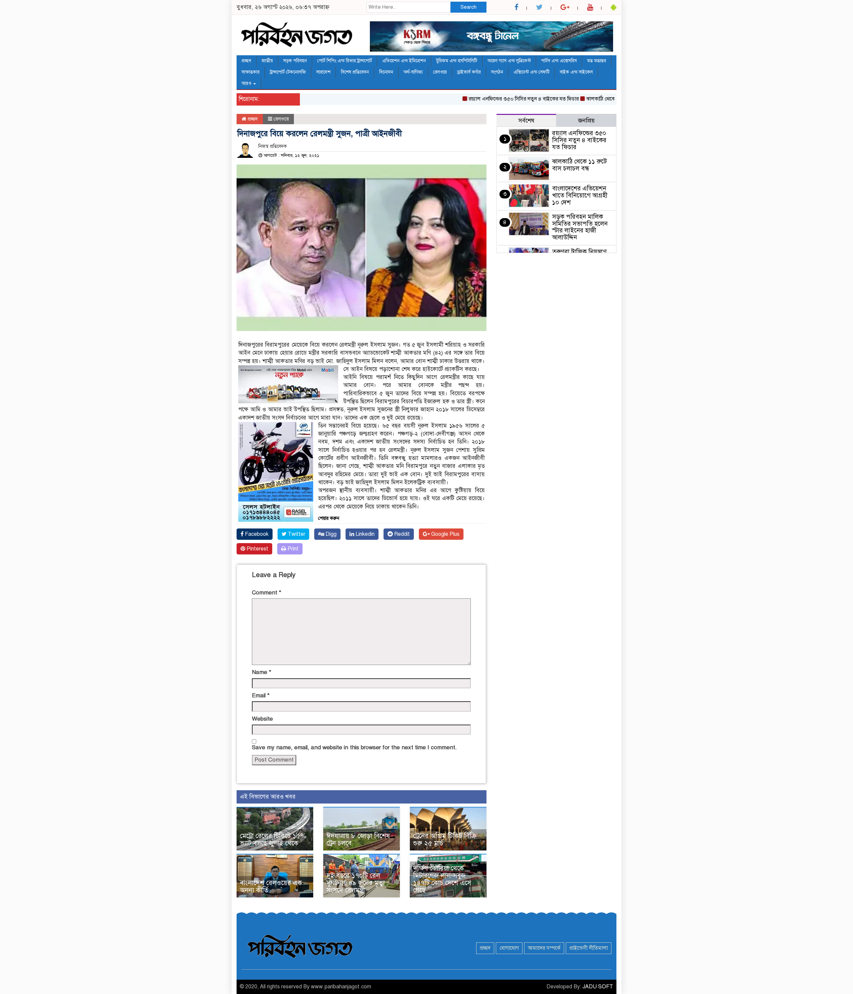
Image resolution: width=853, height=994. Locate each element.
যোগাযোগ (509, 948)
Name (261, 672)
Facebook (256, 534)
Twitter (296, 534)
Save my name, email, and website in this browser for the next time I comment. (354, 747)
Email (261, 695)
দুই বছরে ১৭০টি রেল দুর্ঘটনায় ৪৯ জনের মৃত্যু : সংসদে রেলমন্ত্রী (358, 882)
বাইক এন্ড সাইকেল (576, 72)
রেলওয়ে (440, 72)
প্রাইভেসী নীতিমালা (588, 948)
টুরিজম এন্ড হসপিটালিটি (456, 61)
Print (292, 548)
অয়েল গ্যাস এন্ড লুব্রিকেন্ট (509, 61)
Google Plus (444, 534)
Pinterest (256, 548)
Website (262, 718)
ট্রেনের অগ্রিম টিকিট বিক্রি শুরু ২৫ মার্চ (445, 839)
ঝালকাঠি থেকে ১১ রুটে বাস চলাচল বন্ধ (603, 99)
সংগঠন (497, 72)
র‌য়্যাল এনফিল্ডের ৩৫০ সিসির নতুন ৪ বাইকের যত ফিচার (502, 99)
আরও (247, 83)
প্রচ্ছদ (246, 61)
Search (468, 7)
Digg (330, 534)
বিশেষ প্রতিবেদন (355, 72)
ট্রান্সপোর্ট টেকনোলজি (288, 72)
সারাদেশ (323, 72)
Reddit (401, 534)
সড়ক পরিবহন (295, 61)
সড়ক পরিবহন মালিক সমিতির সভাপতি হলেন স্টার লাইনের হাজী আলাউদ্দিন (580, 227)
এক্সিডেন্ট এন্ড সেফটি (531, 72)
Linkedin (364, 534)
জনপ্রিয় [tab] (586, 120)
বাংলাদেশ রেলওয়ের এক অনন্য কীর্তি (271, 886)
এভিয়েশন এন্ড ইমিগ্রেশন (404, 61)
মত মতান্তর (596, 61)
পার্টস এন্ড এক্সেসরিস (559, 61)
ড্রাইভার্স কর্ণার (469, 72)
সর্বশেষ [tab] (526, 120)
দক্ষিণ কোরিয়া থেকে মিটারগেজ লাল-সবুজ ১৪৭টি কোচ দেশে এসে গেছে (442, 879)
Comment (266, 592)
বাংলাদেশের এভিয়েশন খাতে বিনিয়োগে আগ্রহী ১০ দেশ (579, 195)
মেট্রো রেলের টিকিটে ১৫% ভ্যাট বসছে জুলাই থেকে (273, 839)
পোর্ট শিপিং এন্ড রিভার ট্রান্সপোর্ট (344, 61)
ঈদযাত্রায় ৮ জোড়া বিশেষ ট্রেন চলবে (358, 839)
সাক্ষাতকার (251, 72)
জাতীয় (267, 61)
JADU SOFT (597, 986)
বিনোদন (386, 72)
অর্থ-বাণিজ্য (413, 72)
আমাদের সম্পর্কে (544, 948)
